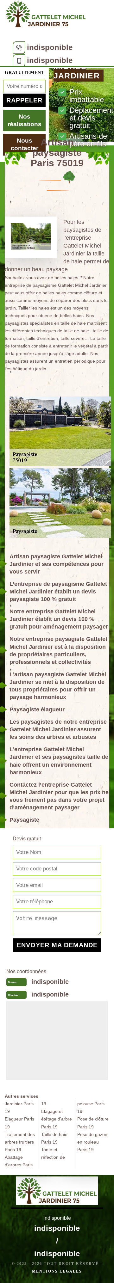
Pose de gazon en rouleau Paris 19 (92, 1142)
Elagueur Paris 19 (19, 1122)
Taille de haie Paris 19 (54, 1138)
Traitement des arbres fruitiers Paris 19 (20, 1142)
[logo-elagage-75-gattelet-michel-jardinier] (46, 15)
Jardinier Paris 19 (19, 1107)
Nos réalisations (24, 120)
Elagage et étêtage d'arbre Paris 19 (56, 1119)
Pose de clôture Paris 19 (93, 1122)
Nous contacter (24, 144)
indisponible (50, 47)
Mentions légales (57, 1271)
